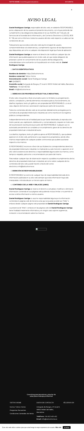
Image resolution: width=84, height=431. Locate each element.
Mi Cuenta (69, 2)
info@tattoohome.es (26, 166)
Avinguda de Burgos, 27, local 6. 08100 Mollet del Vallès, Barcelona (48, 409)
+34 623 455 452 (51, 416)
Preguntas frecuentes (18, 410)
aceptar (66, 427)
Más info (58, 427)
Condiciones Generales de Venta (22, 413)
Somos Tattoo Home (18, 407)
